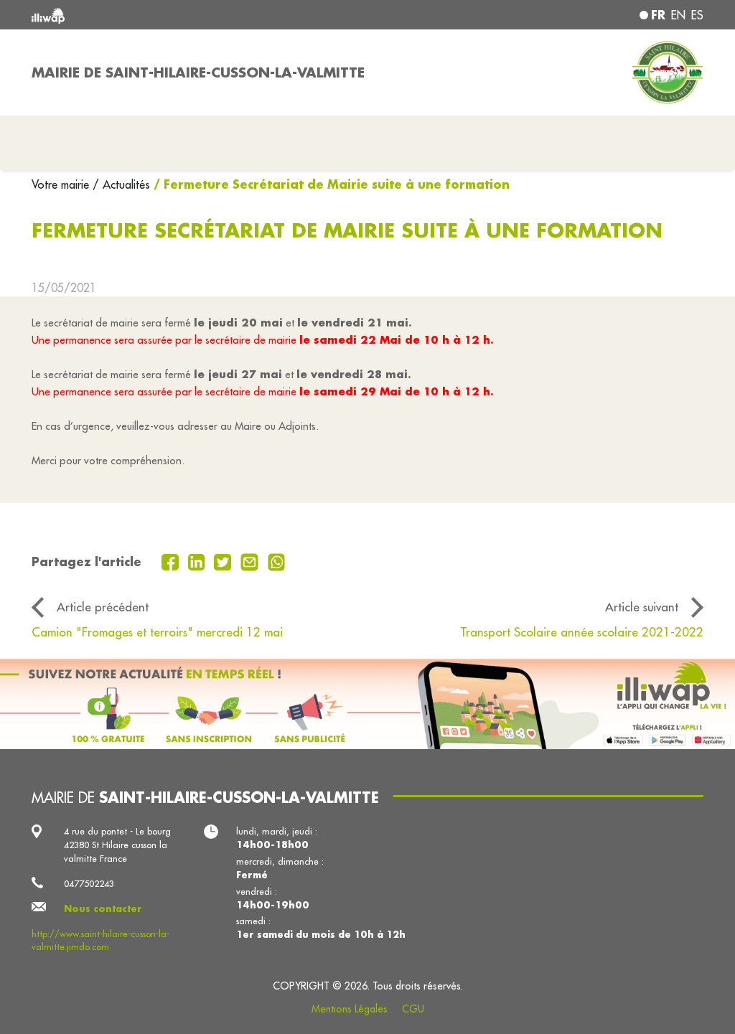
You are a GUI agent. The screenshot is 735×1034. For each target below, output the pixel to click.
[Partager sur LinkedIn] (198, 560)
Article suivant (641, 606)
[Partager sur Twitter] (224, 560)
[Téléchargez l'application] (367, 704)
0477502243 (89, 883)
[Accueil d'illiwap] (166, 14)
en (678, 15)
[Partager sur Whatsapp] (277, 560)
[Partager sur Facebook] (172, 560)
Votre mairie (62, 184)
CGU (413, 1008)
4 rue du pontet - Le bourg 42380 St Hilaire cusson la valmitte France (117, 844)
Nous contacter (103, 908)
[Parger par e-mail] (251, 560)
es (697, 15)
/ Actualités (121, 184)
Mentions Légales (350, 1008)
